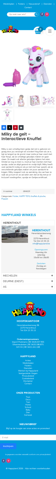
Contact (28, 7)
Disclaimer (28, 381)
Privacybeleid (28, 376)
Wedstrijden (9, 4)
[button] (28, 223)
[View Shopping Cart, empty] (38, 31)
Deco (28, 399)
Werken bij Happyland (28, 370)
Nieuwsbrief (34, 4)
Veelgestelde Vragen (28, 373)
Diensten (48, 4)
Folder (15, 196)
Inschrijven (8, 446)
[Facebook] (3, 127)
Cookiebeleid (28, 378)
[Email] (21, 127)
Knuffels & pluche (38, 196)
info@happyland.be (41, 243)
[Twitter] (9, 127)
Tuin (28, 402)
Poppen (4, 199)
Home (28, 404)
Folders (21, 4)
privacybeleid (45, 454)
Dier (28, 412)
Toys (28, 397)
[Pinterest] (15, 127)
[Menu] (50, 31)
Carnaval (28, 415)
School (28, 407)
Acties (28, 360)
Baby (28, 410)
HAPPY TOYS (24, 196)
